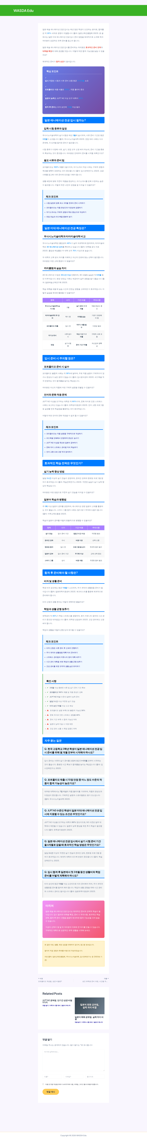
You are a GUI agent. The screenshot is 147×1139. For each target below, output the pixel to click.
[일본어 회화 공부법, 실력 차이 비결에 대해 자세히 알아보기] (90, 1006)
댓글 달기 (45, 1005)
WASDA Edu (24, 10)
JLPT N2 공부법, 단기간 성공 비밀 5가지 (57, 1001)
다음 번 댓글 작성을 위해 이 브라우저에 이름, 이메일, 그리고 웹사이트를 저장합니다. (71, 1084)
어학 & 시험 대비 (55, 1005)
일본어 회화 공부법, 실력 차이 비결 (89, 1018)
